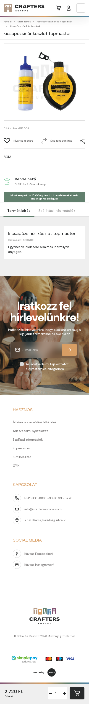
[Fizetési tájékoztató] (44, 660)
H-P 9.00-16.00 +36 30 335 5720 (48, 498)
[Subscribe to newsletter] (69, 350)
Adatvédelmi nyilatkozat (30, 431)
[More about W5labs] (51, 672)
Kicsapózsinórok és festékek (25, 26)
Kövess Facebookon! (38, 554)
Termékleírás (19, 210)
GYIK (16, 466)
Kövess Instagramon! (39, 565)
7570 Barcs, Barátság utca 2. (45, 520)
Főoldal (8, 21)
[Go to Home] (21, 8)
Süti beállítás (22, 457)
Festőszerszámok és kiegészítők (54, 21)
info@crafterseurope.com (43, 509)
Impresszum (21, 448)
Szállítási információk (56, 210)
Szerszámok (24, 21)
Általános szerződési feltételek (34, 422)
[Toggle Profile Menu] (69, 8)
